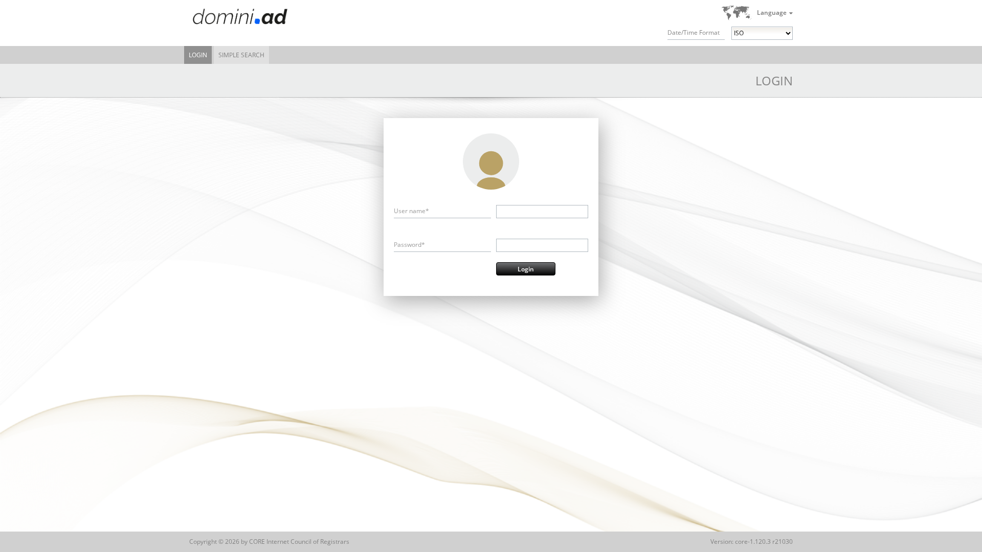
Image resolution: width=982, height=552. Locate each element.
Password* (409, 244)
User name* (411, 210)
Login (198, 55)
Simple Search (241, 55)
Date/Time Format (693, 32)
